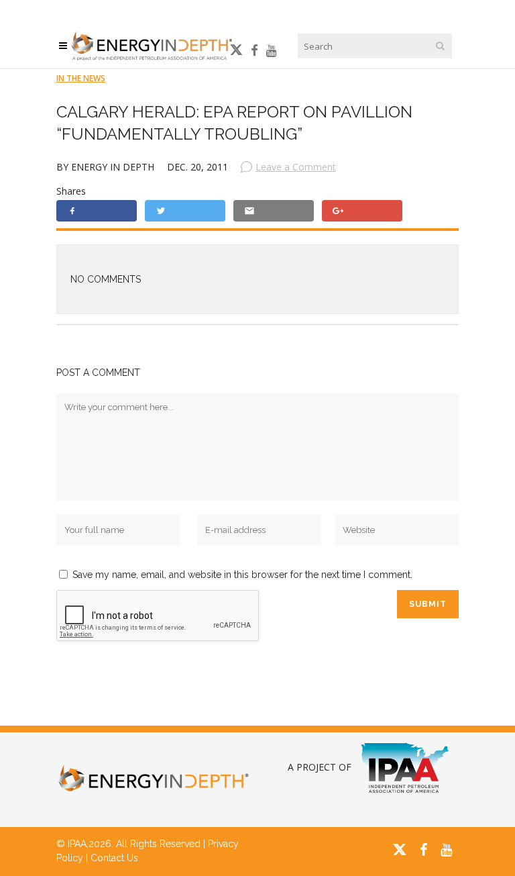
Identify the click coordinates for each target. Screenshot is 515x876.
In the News (80, 78)
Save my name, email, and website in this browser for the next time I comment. (242, 574)
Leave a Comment (295, 166)
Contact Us (114, 858)
